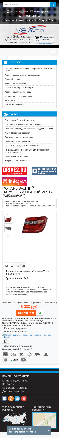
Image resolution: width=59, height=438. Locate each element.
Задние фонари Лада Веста (18, 203)
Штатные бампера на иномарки (19, 87)
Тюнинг (6, 201)
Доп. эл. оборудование (15, 104)
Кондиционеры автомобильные (19, 96)
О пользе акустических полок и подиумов (23, 124)
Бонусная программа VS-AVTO (18, 160)
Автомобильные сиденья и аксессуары (22, 75)
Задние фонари (31, 201)
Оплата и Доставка (15, 20)
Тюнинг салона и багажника (17, 83)
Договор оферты (13, 391)
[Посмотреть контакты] (44, 420)
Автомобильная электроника (18, 92)
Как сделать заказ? (14, 387)
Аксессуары (10, 100)
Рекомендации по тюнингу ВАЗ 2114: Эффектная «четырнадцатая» (27, 151)
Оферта (42, 20)
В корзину (26, 312)
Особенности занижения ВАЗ (18, 141)
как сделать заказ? (44, 43)
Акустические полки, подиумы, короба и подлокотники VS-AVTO (29, 69)
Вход (51, 20)
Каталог (15, 62)
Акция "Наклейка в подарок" (17, 133)
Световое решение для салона (19, 137)
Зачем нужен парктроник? (16, 156)
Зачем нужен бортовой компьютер (20, 120)
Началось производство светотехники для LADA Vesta (29, 128)
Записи (15, 114)
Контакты (31, 20)
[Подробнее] (14, 418)
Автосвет (17, 201)
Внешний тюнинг (12, 79)
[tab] (6, 265)
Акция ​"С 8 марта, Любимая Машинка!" (22, 145)
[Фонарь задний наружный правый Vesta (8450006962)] (34, 236)
